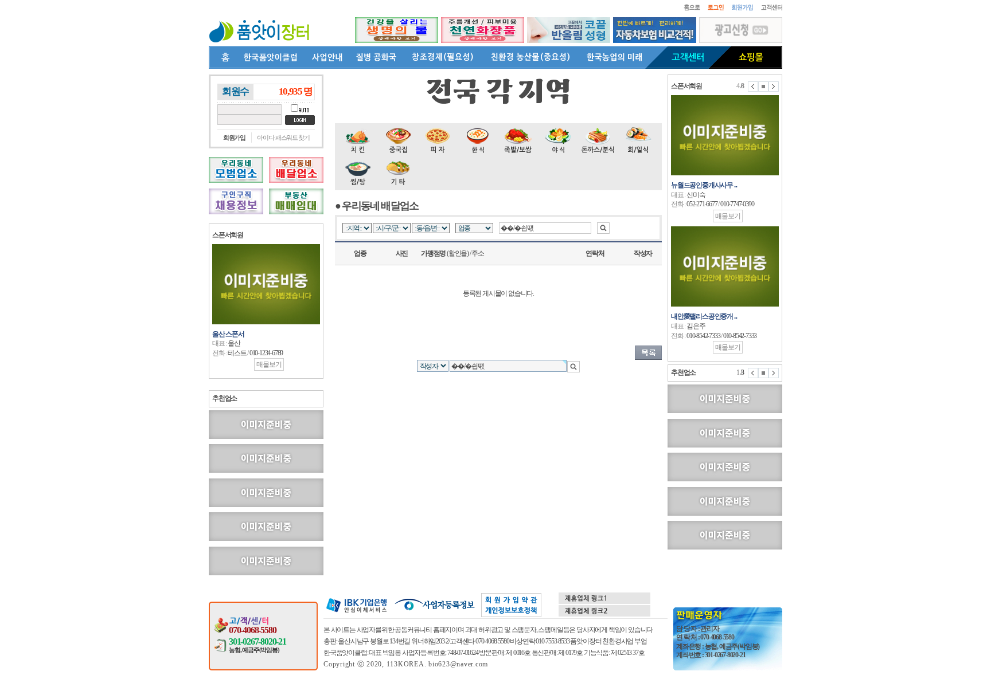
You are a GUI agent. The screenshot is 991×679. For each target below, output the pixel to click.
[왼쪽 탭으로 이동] (753, 86)
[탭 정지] (763, 86)
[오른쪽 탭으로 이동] (773, 86)
